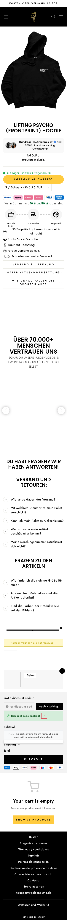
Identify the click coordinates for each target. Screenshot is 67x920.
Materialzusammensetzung (33, 272)
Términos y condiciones (33, 849)
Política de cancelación (33, 862)
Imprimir (33, 856)
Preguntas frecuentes (33, 843)
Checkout (33, 759)
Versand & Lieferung (33, 264)
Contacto (33, 880)
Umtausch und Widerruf (33, 905)
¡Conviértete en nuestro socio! (33, 874)
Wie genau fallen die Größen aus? (33, 282)
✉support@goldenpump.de (33, 893)
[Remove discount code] (44, 716)
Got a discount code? (19, 698)
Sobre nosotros (33, 887)
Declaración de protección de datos (33, 868)
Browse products (33, 819)
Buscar (33, 837)
